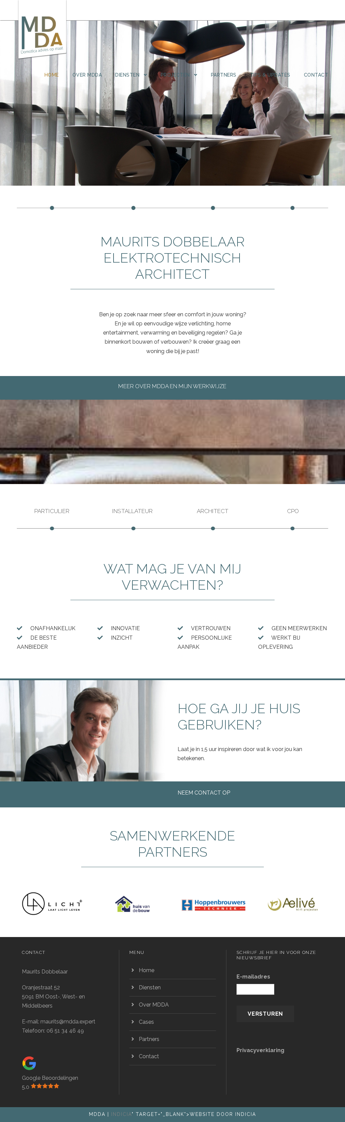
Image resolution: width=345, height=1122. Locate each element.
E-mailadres (253, 976)
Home (51, 75)
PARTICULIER (51, 511)
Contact (316, 75)
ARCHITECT (212, 511)
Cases (146, 1022)
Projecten (175, 75)
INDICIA (121, 1114)
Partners (224, 75)
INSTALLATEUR (132, 511)
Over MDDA (87, 75)
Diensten (127, 75)
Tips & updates (270, 75)
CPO (293, 511)
